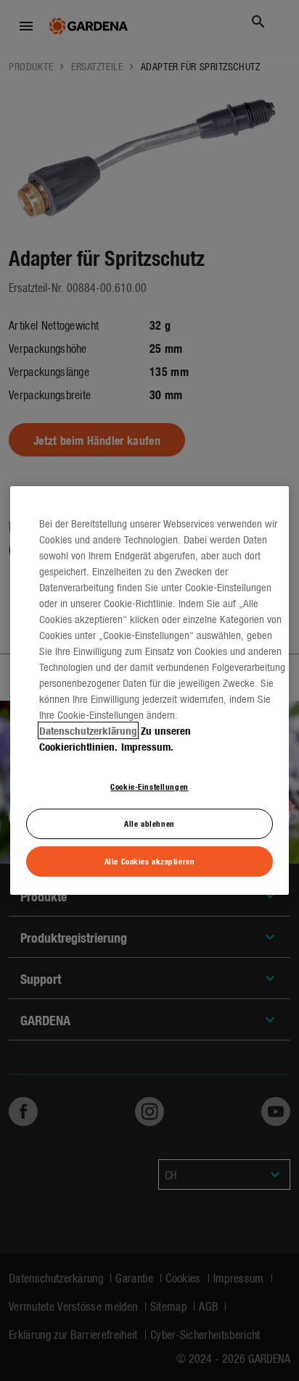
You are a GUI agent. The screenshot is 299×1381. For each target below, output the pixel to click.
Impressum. (147, 746)
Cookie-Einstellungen (149, 786)
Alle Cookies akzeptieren (150, 861)
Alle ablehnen (149, 823)
